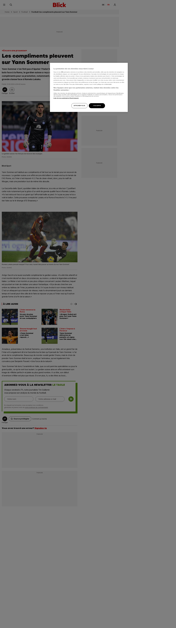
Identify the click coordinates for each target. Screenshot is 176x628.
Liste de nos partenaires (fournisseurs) (66, 98)
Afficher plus (79, 105)
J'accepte (97, 105)
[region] (89, 87)
